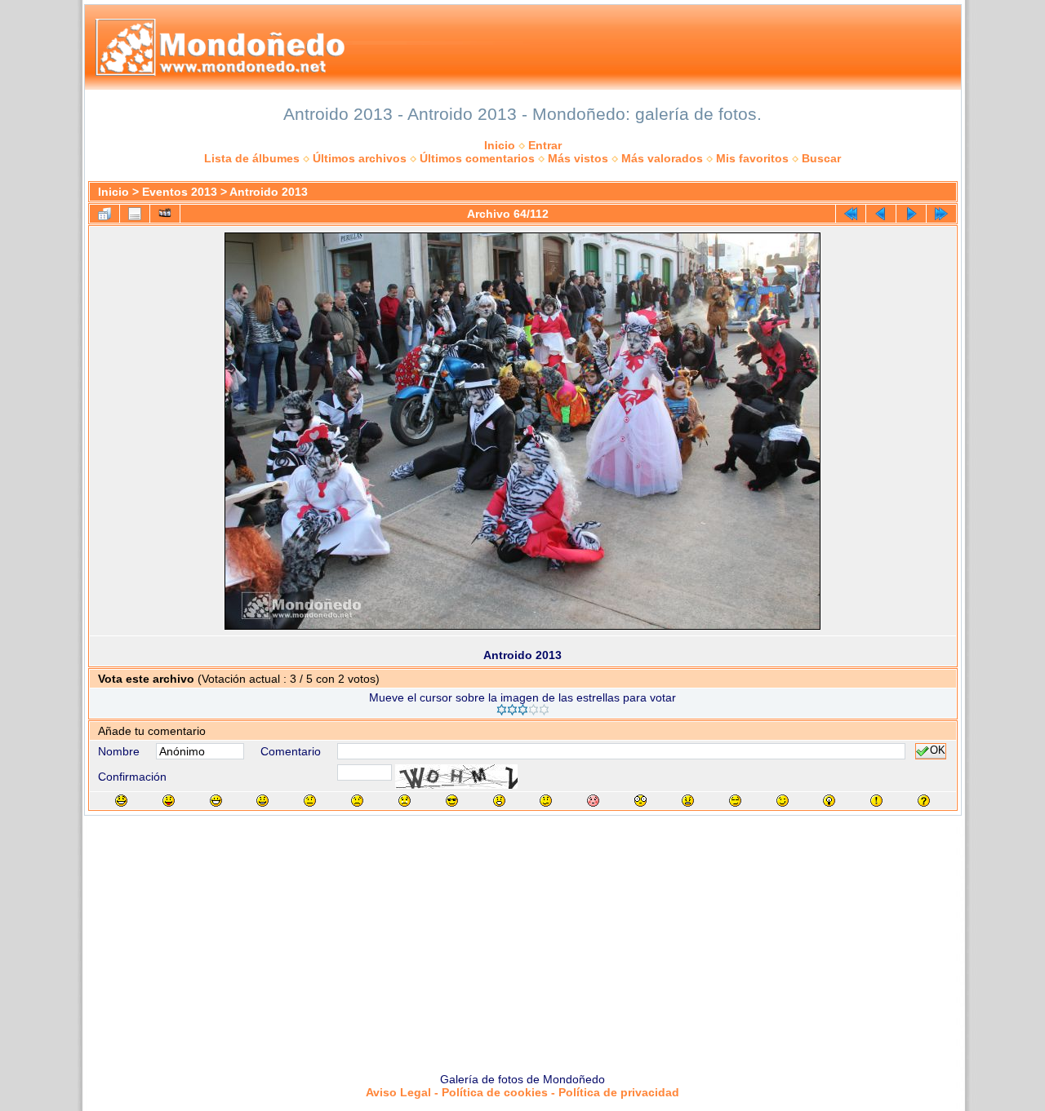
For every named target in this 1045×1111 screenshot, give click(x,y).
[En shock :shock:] (640, 801)
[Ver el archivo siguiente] (911, 214)
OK (937, 751)
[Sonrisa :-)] (262, 801)
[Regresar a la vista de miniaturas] (104, 214)
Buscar (821, 158)
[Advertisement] (522, 938)
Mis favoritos (752, 158)
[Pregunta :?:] (924, 801)
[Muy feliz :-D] (216, 801)
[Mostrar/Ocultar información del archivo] (134, 214)
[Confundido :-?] (546, 801)
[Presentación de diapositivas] (165, 214)
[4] (533, 709)
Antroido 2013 (268, 191)
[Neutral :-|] (310, 801)
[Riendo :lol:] (121, 801)
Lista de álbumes (252, 158)
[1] (501, 709)
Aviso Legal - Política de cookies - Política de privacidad (522, 1092)
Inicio (499, 145)
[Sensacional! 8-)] (452, 801)
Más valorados (662, 158)
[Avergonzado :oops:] (593, 801)
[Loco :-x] (688, 801)
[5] (544, 709)
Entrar (545, 145)
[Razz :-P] (168, 801)
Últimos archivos (360, 158)
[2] (512, 709)
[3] (523, 709)
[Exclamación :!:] (876, 801)
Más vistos (578, 158)
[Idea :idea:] (829, 801)
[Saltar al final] (941, 214)
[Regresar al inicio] (850, 214)
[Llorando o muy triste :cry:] (404, 801)
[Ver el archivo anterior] (881, 214)
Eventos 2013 (179, 191)
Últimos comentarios (477, 158)
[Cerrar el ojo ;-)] (782, 801)
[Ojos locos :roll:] (735, 801)
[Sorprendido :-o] (499, 801)
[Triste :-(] (357, 801)
